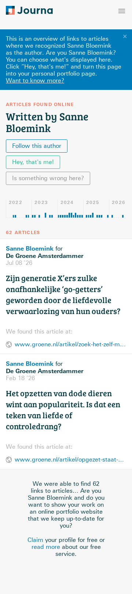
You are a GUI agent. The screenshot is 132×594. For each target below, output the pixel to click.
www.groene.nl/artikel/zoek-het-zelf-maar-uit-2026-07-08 (70, 344)
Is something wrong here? (48, 178)
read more (46, 546)
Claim (35, 539)
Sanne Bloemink (30, 248)
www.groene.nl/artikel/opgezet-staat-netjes (70, 459)
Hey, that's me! (33, 161)
